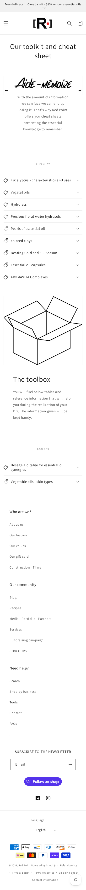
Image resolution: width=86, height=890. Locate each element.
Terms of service (44, 872)
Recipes (15, 608)
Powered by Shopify (43, 865)
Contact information (45, 879)
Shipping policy (69, 872)
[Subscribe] (70, 764)
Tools (14, 702)
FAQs (13, 723)
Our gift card (19, 556)
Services (16, 629)
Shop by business (23, 691)
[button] (6, 23)
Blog (13, 597)
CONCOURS (18, 651)
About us (17, 524)
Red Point (25, 865)
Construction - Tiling (25, 567)
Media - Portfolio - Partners (30, 619)
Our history (18, 535)
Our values (18, 546)
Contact (16, 713)
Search (15, 681)
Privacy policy (21, 872)
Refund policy (68, 865)
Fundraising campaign (27, 640)
